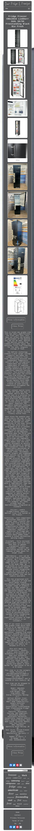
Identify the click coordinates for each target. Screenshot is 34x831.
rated (14, 804)
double (16, 794)
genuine (8, 778)
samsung (15, 780)
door (11, 793)
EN (15, 824)
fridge (12, 786)
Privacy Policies (17, 818)
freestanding (22, 797)
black (24, 775)
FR (20, 824)
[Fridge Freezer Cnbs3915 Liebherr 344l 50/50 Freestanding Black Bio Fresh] (17, 38)
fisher (19, 776)
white (19, 787)
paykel (24, 778)
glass (23, 783)
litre (15, 800)
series (21, 791)
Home (17, 812)
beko (28, 778)
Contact (17, 815)
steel (10, 800)
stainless (23, 794)
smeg (7, 781)
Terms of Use (17, 821)
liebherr (18, 806)
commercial (17, 778)
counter (27, 781)
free (19, 800)
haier (25, 787)
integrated (10, 797)
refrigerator (11, 783)
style (18, 783)
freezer (12, 775)
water (25, 791)
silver (27, 783)
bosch (22, 781)
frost (9, 803)
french (19, 804)
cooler (25, 804)
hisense (25, 800)
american (13, 790)
